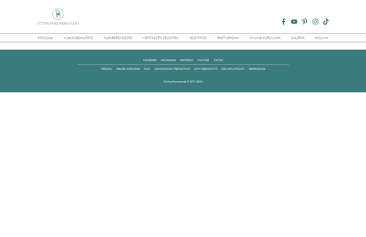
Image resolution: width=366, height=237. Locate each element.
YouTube (203, 60)
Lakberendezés (119, 38)
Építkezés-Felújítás (162, 38)
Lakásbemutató (79, 38)
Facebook (150, 60)
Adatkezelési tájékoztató (172, 69)
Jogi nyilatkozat (233, 69)
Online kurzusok (265, 38)
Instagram (168, 60)
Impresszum (257, 69)
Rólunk (321, 38)
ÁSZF (147, 69)
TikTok (218, 60)
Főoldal (45, 38)
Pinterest (186, 60)
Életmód (199, 38)
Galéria (297, 38)
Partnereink (228, 38)
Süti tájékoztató (206, 69)
